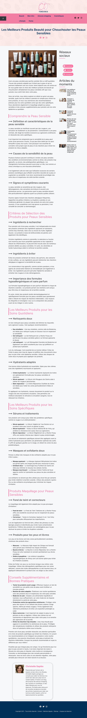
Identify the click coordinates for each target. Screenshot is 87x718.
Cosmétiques (59, 16)
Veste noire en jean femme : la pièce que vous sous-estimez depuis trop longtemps (71, 148)
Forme (31, 21)
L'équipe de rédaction (65, 711)
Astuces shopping (44, 16)
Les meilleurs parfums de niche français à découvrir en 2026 (71, 92)
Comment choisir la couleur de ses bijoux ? (71, 113)
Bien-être (31, 16)
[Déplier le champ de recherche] (3, 18)
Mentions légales (48, 711)
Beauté (21, 16)
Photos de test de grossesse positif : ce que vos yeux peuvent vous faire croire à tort (71, 123)
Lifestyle (22, 21)
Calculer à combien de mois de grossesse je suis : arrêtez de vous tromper (71, 103)
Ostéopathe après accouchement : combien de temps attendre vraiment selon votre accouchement (72, 136)
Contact (40, 711)
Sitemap (56, 711)
